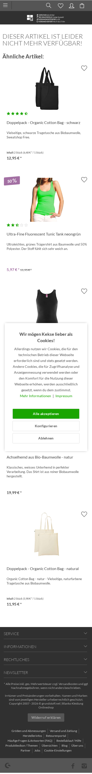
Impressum (63, 396)
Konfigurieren (46, 426)
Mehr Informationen (36, 396)
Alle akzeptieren (46, 414)
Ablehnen (45, 438)
